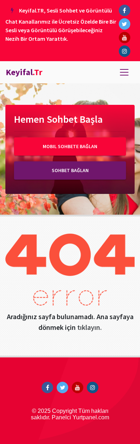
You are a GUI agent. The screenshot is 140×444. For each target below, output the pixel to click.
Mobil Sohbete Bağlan (70, 146)
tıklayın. (89, 327)
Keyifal (24, 72)
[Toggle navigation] (124, 72)
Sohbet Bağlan (70, 170)
